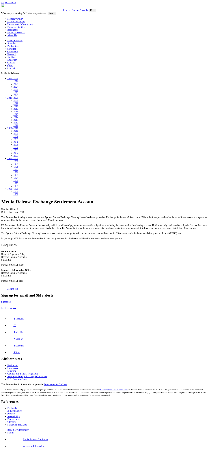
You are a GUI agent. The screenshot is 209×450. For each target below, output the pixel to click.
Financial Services (16, 32)
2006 (15, 142)
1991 (15, 186)
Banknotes (12, 29)
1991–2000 (12, 158)
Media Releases (14, 40)
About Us (12, 35)
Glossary (11, 422)
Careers (11, 62)
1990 (15, 191)
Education (12, 60)
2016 (15, 111)
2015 (15, 114)
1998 (15, 166)
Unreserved (13, 368)
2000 (15, 161)
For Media (12, 408)
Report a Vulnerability (18, 430)
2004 (15, 147)
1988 (15, 194)
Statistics (11, 48)
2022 (15, 92)
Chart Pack (12, 51)
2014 (15, 117)
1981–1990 (12, 188)
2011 (15, 125)
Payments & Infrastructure (20, 24)
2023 (15, 89)
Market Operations (16, 21)
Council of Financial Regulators (22, 373)
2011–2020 (12, 97)
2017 (15, 109)
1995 (15, 175)
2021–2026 (12, 78)
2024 (15, 86)
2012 (15, 122)
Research (11, 54)
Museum (11, 371)
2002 (15, 153)
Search (52, 13)
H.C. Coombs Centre (17, 379)
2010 (15, 131)
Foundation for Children (55, 384)
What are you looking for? (14, 13)
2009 (15, 133)
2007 (15, 139)
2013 (15, 120)
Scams (10, 432)
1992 (15, 183)
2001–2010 (12, 128)
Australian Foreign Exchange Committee (27, 376)
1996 (15, 172)
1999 (15, 164)
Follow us (8, 308)
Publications (13, 46)
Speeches (11, 43)
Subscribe (6, 302)
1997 (15, 169)
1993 (15, 180)
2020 (15, 100)
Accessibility (13, 416)
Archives (11, 57)
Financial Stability (16, 27)
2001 (15, 155)
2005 (15, 144)
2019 (15, 103)
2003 (15, 150)
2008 (15, 136)
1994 (15, 177)
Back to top (12, 288)
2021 (15, 95)
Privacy (11, 413)
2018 (15, 106)
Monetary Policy (15, 18)
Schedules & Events (17, 424)
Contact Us (12, 68)
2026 (15, 81)
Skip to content (8, 2)
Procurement (13, 419)
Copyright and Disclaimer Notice (114, 390)
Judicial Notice (14, 411)
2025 (15, 84)
